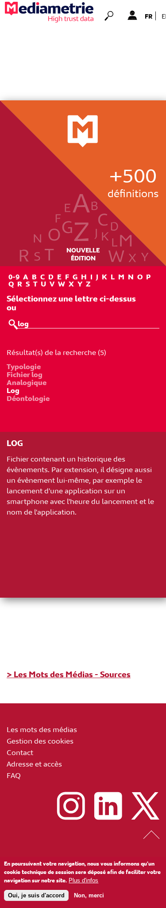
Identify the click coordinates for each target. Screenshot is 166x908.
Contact (20, 752)
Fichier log (24, 374)
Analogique (26, 382)
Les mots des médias (42, 729)
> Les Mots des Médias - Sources (69, 673)
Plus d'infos (83, 880)
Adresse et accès (34, 763)
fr (149, 15)
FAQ (14, 775)
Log (13, 390)
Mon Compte (132, 15)
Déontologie (28, 398)
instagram (71, 806)
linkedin (108, 806)
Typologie (24, 366)
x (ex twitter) (145, 806)
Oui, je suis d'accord (36, 895)
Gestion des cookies (40, 740)
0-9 (13, 276)
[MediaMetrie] (49, 12)
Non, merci (89, 895)
